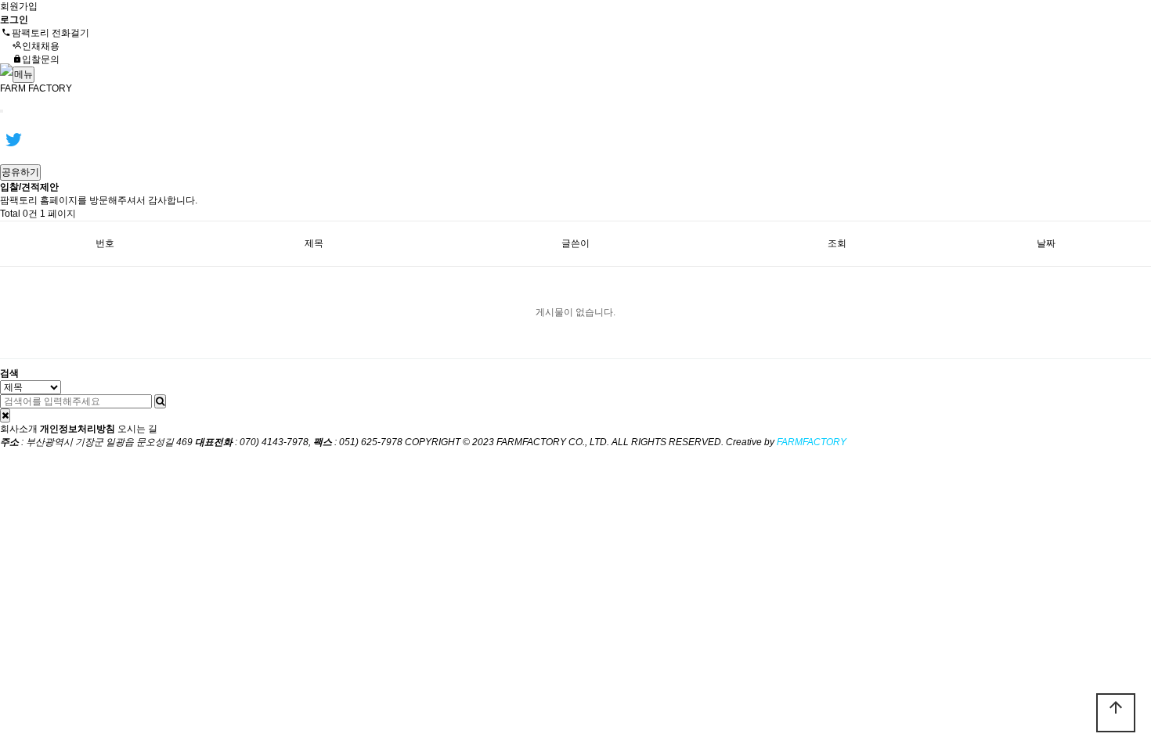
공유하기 (20, 172)
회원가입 (19, 6)
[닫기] (5, 415)
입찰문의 (41, 59)
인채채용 (41, 46)
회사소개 (19, 428)
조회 (837, 243)
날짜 (1046, 243)
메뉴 (23, 74)
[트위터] (13, 139)
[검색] (160, 401)
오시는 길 (137, 428)
